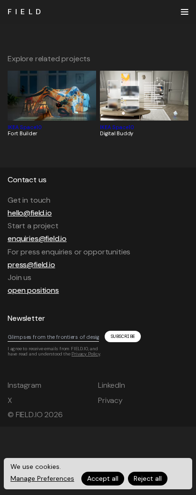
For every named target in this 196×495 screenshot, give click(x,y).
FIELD (26, 11)
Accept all (102, 478)
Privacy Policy (85, 354)
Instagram (24, 385)
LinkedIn (111, 385)
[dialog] (98, 473)
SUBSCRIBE (122, 336)
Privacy (110, 400)
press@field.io (31, 265)
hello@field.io (30, 213)
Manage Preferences (42, 478)
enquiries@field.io (37, 238)
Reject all (148, 478)
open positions (33, 290)
